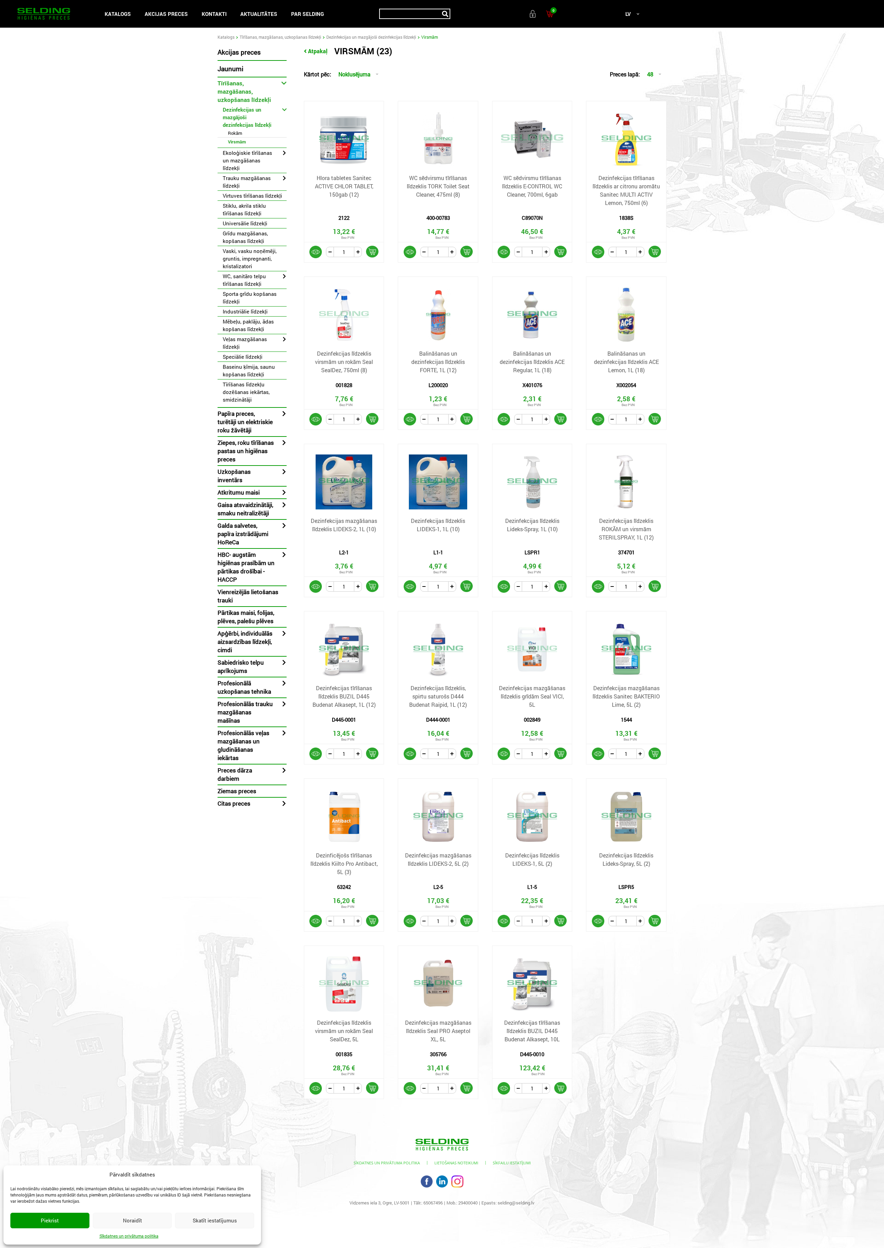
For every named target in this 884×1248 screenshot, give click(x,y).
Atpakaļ (317, 51)
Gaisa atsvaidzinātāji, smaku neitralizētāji (245, 509)
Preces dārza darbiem (235, 774)
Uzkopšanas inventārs (234, 476)
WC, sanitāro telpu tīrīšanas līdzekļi (244, 280)
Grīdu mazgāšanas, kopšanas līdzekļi (245, 237)
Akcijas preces (166, 13)
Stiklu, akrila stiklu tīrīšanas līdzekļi (244, 209)
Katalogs (118, 13)
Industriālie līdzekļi (245, 311)
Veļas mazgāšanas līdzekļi (245, 343)
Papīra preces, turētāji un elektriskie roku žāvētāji (245, 422)
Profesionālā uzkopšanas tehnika (244, 687)
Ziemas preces (237, 791)
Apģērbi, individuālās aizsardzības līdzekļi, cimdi (245, 641)
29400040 (468, 1203)
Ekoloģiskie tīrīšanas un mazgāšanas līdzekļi (247, 160)
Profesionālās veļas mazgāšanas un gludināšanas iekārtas (243, 745)
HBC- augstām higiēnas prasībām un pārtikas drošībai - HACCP (246, 567)
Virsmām (237, 142)
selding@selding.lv (516, 1203)
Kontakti (214, 13)
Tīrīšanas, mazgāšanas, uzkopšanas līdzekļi (280, 37)
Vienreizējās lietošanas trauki (248, 596)
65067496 (433, 1203)
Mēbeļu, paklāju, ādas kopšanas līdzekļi (248, 325)
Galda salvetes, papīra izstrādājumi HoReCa (243, 534)
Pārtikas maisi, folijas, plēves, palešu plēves (246, 617)
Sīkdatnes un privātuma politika (128, 1236)
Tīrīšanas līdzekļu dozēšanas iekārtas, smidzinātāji (246, 392)
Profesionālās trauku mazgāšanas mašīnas (245, 712)
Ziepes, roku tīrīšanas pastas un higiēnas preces (246, 451)
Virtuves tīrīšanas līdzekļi (252, 195)
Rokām (235, 133)
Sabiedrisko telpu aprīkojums (241, 666)
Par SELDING (307, 13)
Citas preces (234, 803)
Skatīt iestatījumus (215, 1220)
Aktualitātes (258, 13)
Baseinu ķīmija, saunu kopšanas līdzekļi (249, 370)
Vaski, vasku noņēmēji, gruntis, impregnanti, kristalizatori (250, 258)
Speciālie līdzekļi (242, 356)
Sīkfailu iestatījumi (512, 1162)
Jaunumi (230, 68)
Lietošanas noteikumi (456, 1162)
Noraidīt (132, 1220)
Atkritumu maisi (239, 492)
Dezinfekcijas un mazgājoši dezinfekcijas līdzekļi (371, 37)
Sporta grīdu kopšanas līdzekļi (250, 297)
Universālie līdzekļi (245, 223)
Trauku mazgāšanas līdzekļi (247, 182)
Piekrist (50, 1220)
